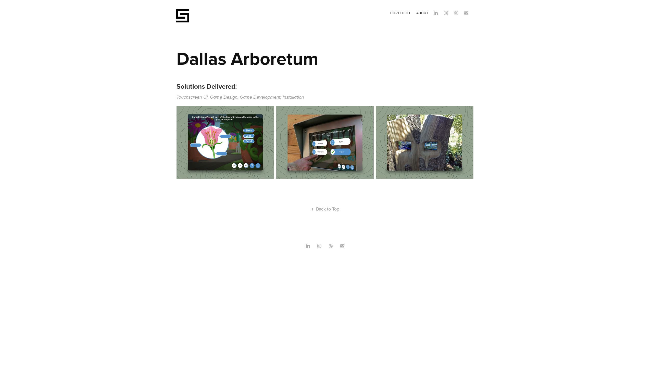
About (422, 13)
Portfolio (400, 13)
